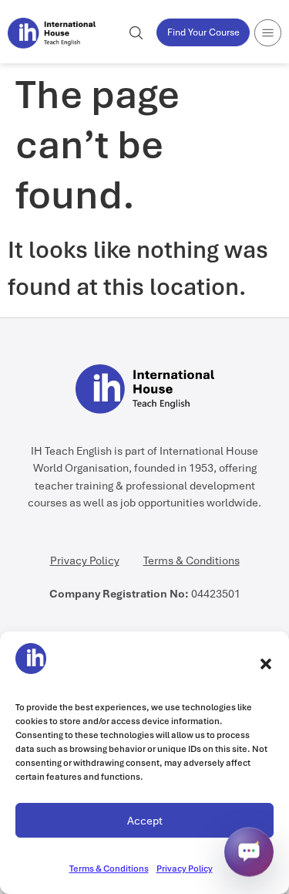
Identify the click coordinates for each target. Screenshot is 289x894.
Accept (145, 821)
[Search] (136, 33)
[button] (266, 664)
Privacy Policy (184, 868)
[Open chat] (249, 851)
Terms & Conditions (109, 868)
